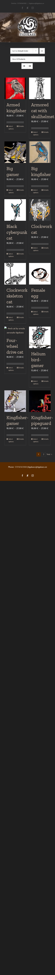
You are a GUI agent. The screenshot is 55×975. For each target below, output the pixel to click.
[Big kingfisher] (40, 152)
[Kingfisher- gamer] (15, 401)
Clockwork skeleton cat (17, 295)
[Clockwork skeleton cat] (15, 274)
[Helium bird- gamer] (40, 337)
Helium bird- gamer (38, 359)
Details (21, 126)
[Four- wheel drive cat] (15, 331)
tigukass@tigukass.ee (36, 3)
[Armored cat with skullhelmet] (40, 88)
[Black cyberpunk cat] (15, 210)
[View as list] (30, 66)
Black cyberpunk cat (16, 232)
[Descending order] (42, 51)
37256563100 (22, 3)
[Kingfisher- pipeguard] (40, 401)
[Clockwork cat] (40, 210)
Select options (11, 127)
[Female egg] (40, 274)
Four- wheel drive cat (14, 346)
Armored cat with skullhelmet (42, 110)
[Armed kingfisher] (15, 88)
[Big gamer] (15, 152)
